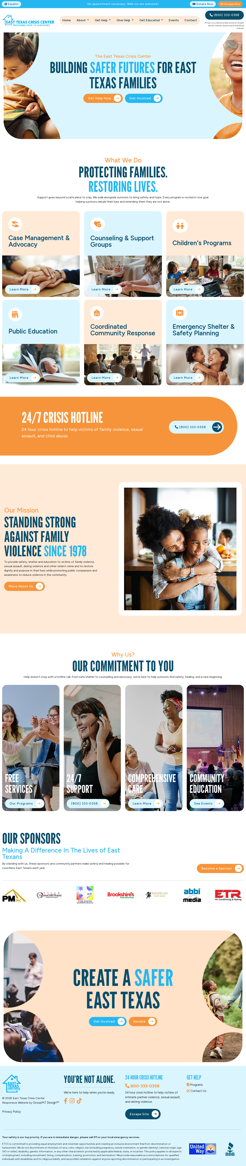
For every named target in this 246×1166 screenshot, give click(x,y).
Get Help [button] (101, 20)
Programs (196, 1084)
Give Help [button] (124, 20)
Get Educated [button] (149, 20)
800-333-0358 (144, 1085)
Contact (190, 20)
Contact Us (198, 1091)
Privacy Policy (11, 1111)
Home (66, 20)
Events (174, 20)
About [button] (81, 20)
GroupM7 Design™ (46, 1102)
